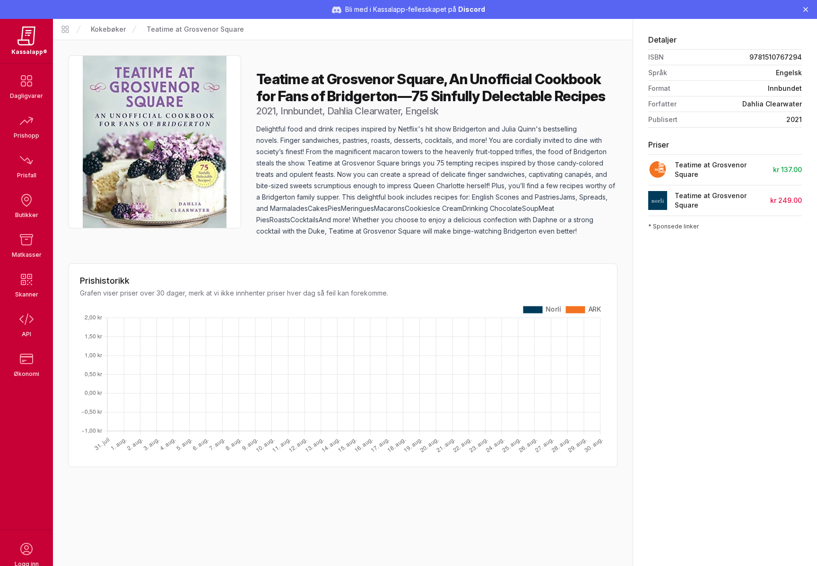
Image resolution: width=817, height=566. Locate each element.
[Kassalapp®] (65, 29)
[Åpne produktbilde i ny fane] (154, 141)
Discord (471, 9)
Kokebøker (108, 29)
